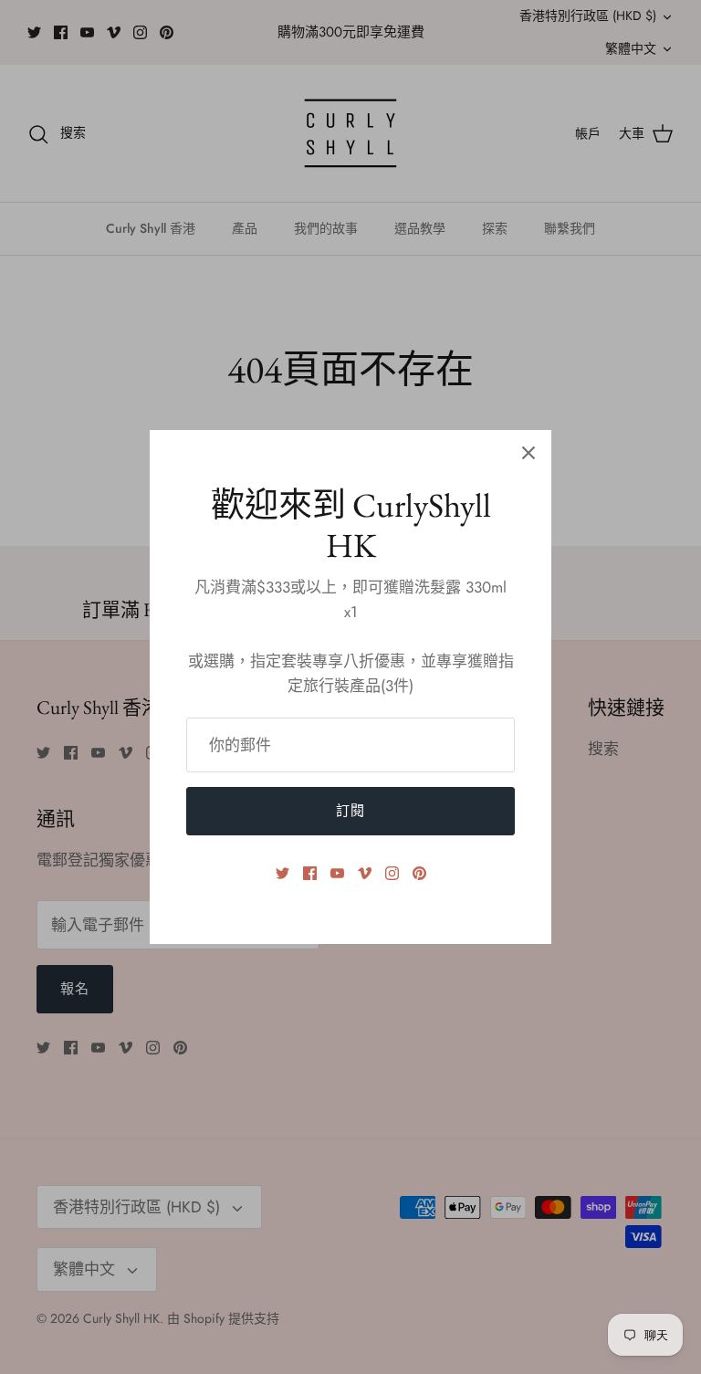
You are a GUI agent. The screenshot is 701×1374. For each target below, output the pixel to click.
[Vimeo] (364, 873)
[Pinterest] (419, 873)
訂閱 (350, 811)
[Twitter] (282, 873)
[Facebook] (310, 873)
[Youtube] (337, 873)
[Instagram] (392, 873)
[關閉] (528, 453)
